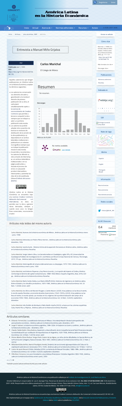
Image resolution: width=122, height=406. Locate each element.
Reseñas (101, 82)
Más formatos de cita (105, 64)
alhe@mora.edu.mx (82, 385)
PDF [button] (21, 63)
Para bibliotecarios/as (105, 194)
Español (101, 158)
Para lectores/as (103, 185)
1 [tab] (98, 108)
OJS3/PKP (75, 400)
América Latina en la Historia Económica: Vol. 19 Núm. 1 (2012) (70, 346)
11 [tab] (106, 111)
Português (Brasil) (102, 171)
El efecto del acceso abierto (20, 179)
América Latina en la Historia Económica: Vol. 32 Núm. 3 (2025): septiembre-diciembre (47, 299)
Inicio (26, 28)
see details (66, 150)
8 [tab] (112, 108)
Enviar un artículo (106, 34)
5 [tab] (106, 108)
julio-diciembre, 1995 (30, 34)
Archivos (17, 34)
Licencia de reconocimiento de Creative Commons (21, 111)
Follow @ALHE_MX (107, 210)
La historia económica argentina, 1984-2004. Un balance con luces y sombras (51, 325)
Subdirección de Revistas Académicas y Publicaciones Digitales (56, 397)
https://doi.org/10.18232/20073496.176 (20, 73)
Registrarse (103, 2)
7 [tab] (110, 108)
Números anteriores (104, 79)
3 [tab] (102, 108)
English (101, 164)
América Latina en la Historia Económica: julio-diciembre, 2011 (52, 322)
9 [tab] (114, 108)
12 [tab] (108, 111)
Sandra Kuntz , (49, 247)
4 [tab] (104, 108)
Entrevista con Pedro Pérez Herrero (36, 239)
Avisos (95, 28)
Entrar (113, 2)
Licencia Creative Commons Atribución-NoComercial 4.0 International (21, 199)
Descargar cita (102, 68)
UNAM (55, 400)
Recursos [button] (83, 28)
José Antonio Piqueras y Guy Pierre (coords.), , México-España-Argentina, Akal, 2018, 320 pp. (48, 274)
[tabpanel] (105, 100)
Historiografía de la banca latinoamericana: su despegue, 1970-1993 (47, 264)
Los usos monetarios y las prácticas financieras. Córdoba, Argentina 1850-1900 (55, 354)
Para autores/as (103, 190)
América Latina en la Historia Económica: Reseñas (39, 259)
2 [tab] (100, 108)
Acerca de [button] (46, 28)
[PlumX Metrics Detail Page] (45, 148)
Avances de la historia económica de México (38, 232)
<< (8, 360)
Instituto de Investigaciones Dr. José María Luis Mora (87, 377)
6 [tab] (108, 108)
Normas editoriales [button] (65, 28)
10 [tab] (104, 111)
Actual (35, 28)
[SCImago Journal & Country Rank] (105, 123)
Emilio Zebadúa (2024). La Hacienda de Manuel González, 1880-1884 (54, 349)
